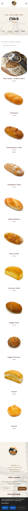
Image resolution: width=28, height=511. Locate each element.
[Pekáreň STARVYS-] (14, 4)
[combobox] (9, 45)
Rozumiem (5, 507)
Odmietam (13, 507)
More (23, 31)
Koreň (16, 31)
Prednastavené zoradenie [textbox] (10, 45)
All (3, 31)
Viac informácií (5, 503)
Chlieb (10, 31)
